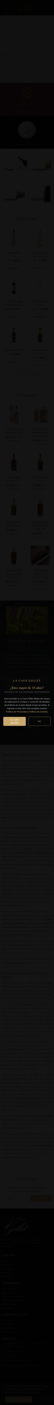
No (39, 721)
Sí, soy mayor (14, 721)
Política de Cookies (38, 711)
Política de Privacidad (16, 711)
